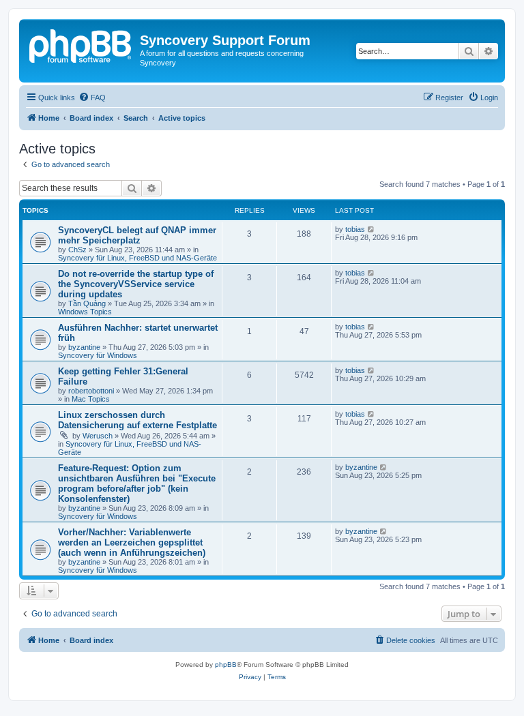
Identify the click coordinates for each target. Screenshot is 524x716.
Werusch (98, 436)
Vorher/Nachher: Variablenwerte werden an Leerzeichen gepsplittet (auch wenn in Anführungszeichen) (131, 542)
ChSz (77, 249)
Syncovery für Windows (97, 355)
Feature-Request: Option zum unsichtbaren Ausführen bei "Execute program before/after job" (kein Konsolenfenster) (137, 483)
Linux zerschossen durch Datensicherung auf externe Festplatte (137, 420)
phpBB (226, 664)
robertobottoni (91, 391)
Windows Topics (85, 312)
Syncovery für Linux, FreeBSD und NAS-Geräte (137, 258)
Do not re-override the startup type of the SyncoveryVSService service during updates (136, 284)
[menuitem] (92, 97)
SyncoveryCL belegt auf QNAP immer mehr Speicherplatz (137, 235)
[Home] (81, 44)
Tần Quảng (87, 303)
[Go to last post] (371, 229)
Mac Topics (91, 399)
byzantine (84, 347)
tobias (355, 229)
